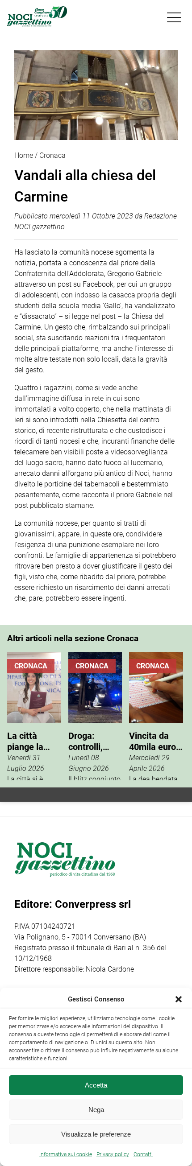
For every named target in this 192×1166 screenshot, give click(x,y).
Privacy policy (112, 1154)
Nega (96, 1109)
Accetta (96, 1085)
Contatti (143, 1154)
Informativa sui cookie (65, 1154)
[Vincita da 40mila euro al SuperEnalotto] (156, 716)
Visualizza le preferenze (96, 1134)
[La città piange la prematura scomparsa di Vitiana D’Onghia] (34, 716)
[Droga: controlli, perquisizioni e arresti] (95, 716)
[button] (178, 999)
